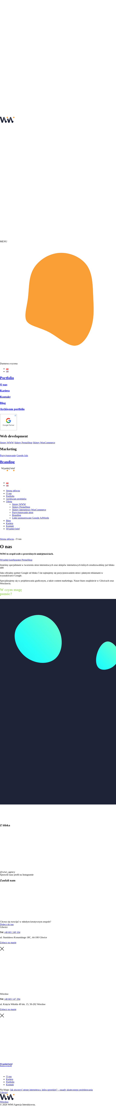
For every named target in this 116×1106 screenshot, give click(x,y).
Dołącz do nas (7, 924)
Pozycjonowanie (8, 455)
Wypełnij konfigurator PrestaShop (16, 560)
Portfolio (7, 378)
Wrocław (4, 1102)
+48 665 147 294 (12, 999)
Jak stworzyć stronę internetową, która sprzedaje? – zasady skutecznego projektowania (51, 1089)
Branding (7, 462)
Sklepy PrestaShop (23, 442)
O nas (3, 384)
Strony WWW (7, 442)
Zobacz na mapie (8, 942)
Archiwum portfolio (12, 409)
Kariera (5, 390)
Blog (3, 403)
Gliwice (4, 1092)
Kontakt (5, 396)
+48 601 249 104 (12, 932)
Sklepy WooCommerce (44, 442)
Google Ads (22, 455)
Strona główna (7, 539)
